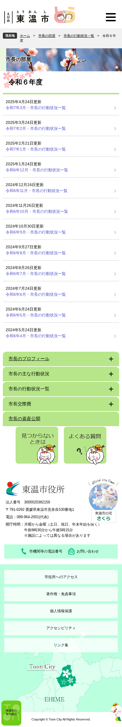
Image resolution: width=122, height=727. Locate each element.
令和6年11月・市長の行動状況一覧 (37, 190)
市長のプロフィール (29, 358)
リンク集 (61, 645)
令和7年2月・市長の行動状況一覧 (36, 128)
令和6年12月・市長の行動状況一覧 (37, 170)
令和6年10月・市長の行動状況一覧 (37, 211)
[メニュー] (111, 17)
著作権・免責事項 (61, 594)
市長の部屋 (46, 36)
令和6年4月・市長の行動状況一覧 (36, 336)
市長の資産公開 (24, 418)
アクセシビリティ (61, 628)
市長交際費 (20, 403)
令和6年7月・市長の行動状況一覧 (36, 273)
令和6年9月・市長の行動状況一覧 (36, 232)
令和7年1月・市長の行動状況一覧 (36, 149)
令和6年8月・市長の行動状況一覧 (36, 253)
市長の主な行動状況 (29, 373)
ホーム (25, 36)
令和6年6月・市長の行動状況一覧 (36, 294)
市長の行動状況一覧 (79, 36)
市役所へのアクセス (61, 577)
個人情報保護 (61, 611)
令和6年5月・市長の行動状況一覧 (36, 315)
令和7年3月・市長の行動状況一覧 (36, 107)
